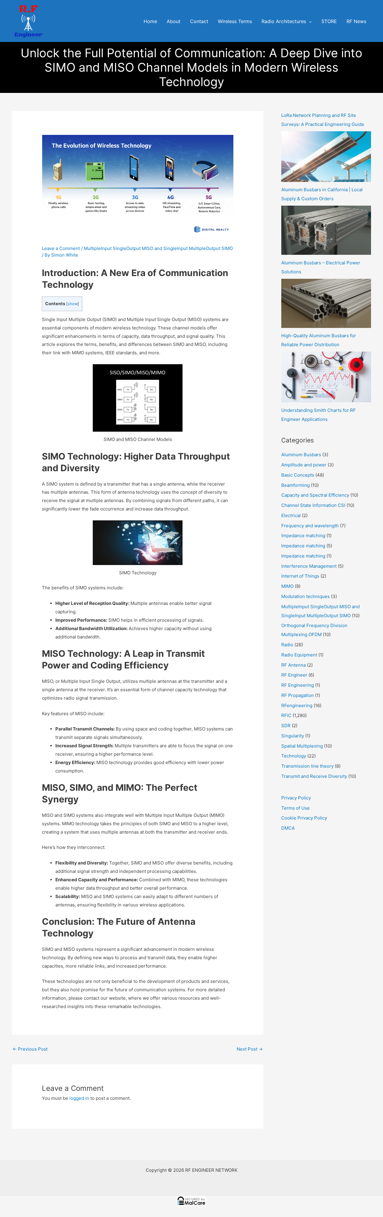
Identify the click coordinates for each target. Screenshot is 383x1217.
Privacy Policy (296, 798)
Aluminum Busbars (301, 454)
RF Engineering (297, 685)
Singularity (292, 736)
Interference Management (309, 566)
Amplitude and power (303, 465)
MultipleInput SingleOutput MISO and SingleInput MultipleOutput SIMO (158, 248)
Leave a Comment (61, 248)
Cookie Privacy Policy (304, 818)
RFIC (286, 715)
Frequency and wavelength (310, 525)
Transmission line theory (307, 766)
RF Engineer (294, 675)
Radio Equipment (299, 655)
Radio (287, 644)
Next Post (250, 1049)
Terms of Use (295, 808)
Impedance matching (303, 535)
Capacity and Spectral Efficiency (315, 495)
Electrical (291, 515)
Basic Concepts (297, 475)
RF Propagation (297, 695)
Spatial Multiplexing (302, 746)
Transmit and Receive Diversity (314, 776)
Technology (293, 756)
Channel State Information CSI (313, 505)
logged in (79, 1098)
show (72, 304)
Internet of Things (300, 576)
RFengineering (296, 705)
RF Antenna (293, 665)
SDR (286, 725)
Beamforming (295, 485)
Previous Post (30, 1049)
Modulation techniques (305, 596)
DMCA (288, 828)
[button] (309, 21)
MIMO (287, 586)
